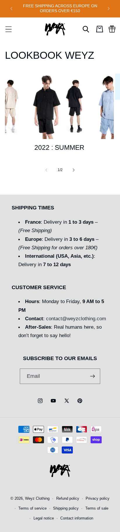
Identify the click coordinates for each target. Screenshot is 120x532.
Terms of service (32, 508)
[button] (8, 29)
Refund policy (67, 499)
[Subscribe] (92, 376)
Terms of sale (96, 508)
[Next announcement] (108, 8)
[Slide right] (73, 169)
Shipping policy (66, 508)
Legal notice (43, 518)
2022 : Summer (59, 147)
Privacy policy (98, 499)
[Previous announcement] (11, 8)
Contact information (76, 518)
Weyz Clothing (37, 499)
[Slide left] (46, 169)
